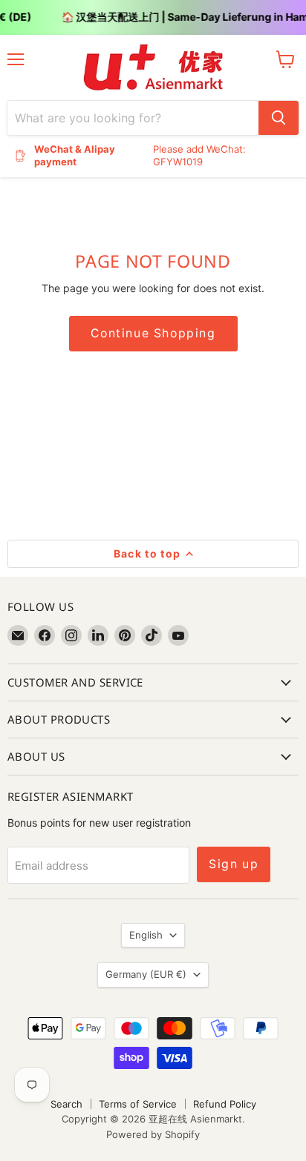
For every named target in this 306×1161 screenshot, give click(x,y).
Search (66, 1104)
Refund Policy (224, 1104)
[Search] (278, 118)
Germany (145, 974)
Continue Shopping (153, 333)
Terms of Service (138, 1104)
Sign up (233, 864)
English (146, 935)
